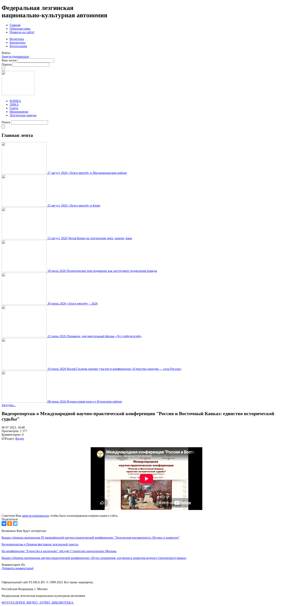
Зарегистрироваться (15, 56)
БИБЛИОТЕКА (63, 602)
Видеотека (17, 39)
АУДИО (45, 602)
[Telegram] (15, 523)
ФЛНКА (15, 101)
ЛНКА (14, 104)
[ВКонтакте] (4, 523)
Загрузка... (9, 405)
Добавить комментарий (17, 568)
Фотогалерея (18, 46)
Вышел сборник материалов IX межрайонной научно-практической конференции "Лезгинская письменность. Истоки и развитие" (91, 537)
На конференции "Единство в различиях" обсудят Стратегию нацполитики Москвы (59, 551)
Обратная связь (20, 28)
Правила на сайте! (22, 32)
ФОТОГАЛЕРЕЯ (14, 602)
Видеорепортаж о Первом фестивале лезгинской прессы (40, 544)
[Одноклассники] (9, 523)
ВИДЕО (32, 602)
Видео (19, 438)
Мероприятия (19, 111)
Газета (14, 108)
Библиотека (18, 42)
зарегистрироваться (35, 515)
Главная (15, 25)
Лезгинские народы (23, 115)
